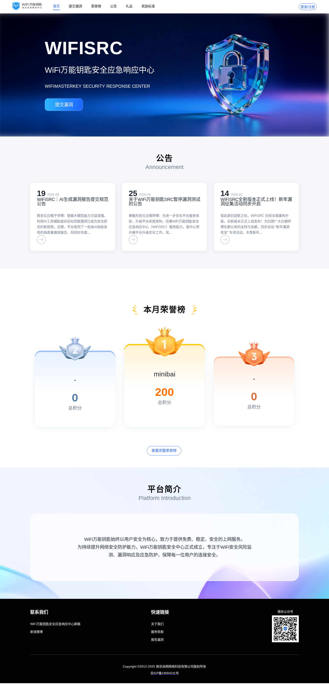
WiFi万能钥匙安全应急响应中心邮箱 (55, 624)
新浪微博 (36, 632)
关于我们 (157, 624)
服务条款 (157, 632)
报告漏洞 (157, 639)
